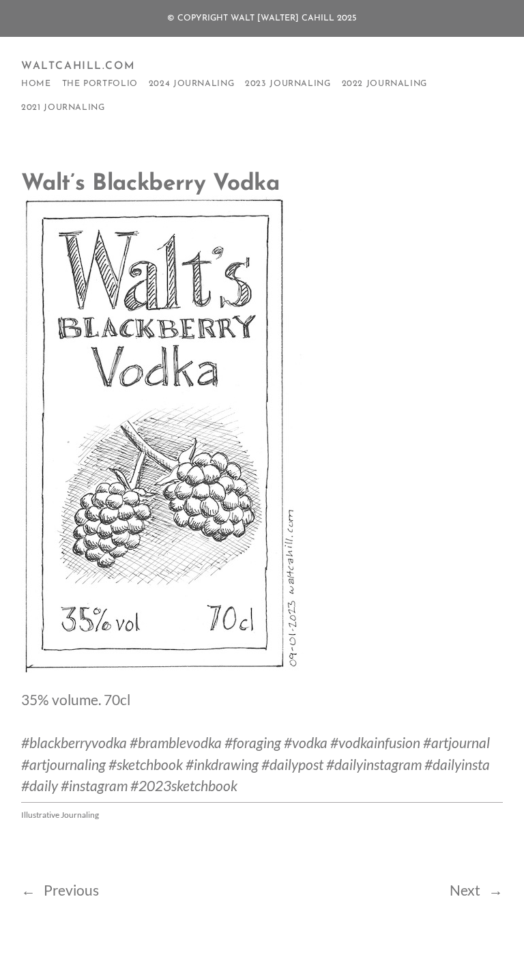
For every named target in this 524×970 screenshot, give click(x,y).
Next (465, 890)
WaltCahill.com (78, 66)
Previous (71, 890)
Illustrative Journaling (60, 815)
